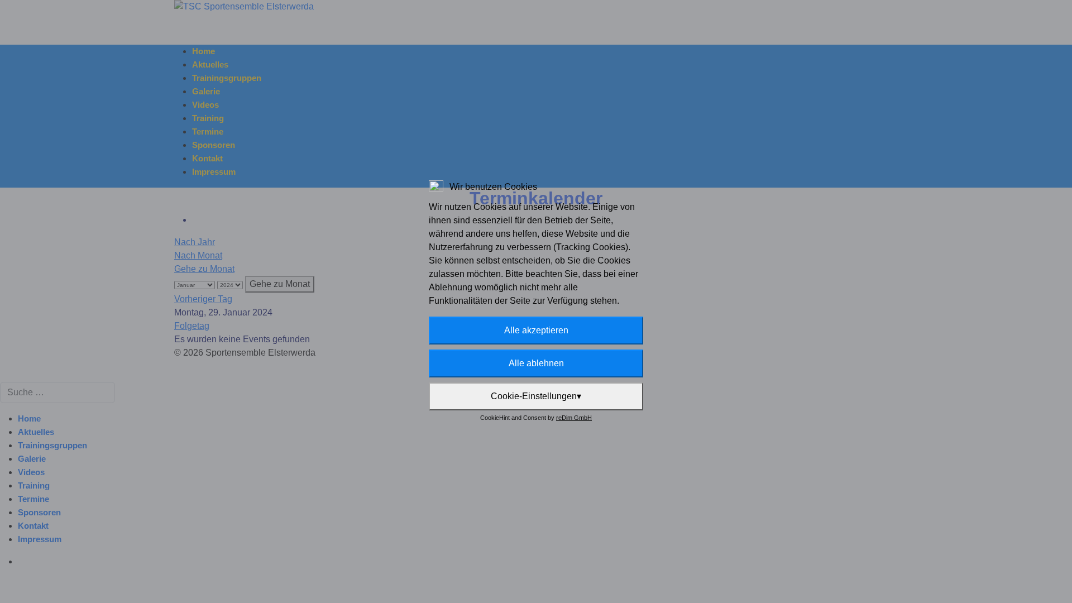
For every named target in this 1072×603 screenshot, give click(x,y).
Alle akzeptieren (536, 330)
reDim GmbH (574, 417)
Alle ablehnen (536, 363)
